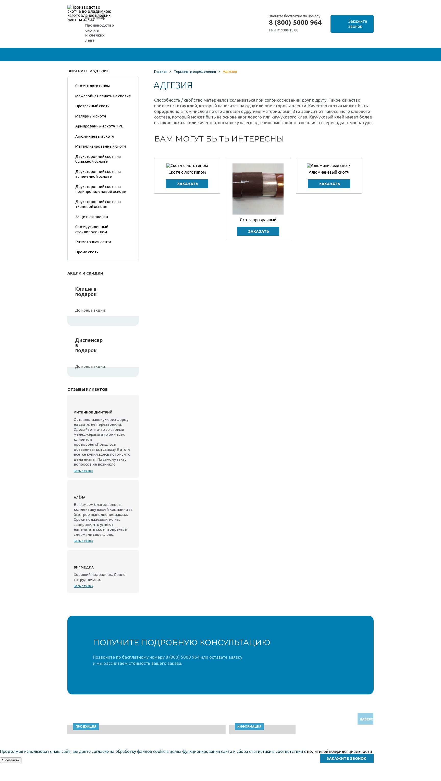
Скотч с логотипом (187, 172)
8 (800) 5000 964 (295, 22)
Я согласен (10, 760)
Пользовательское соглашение (331, 778)
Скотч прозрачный (258, 219)
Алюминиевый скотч (329, 172)
